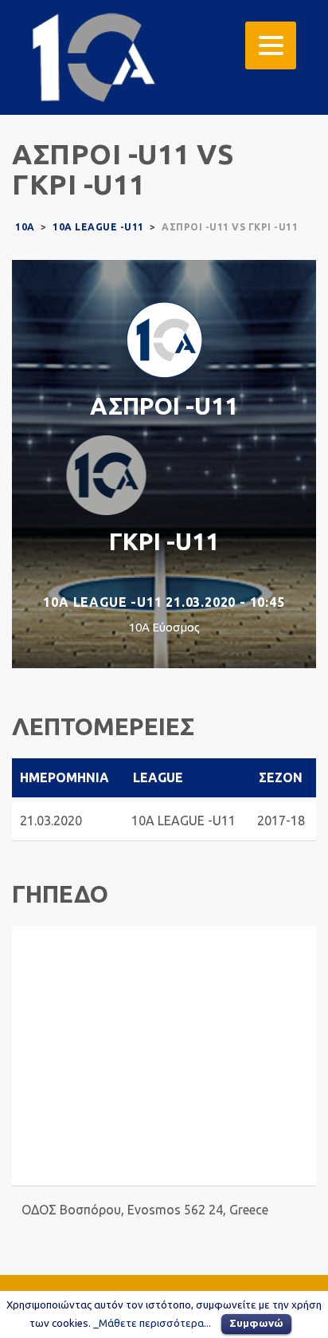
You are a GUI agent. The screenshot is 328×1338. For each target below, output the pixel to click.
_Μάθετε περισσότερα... (152, 1323)
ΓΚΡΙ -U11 (164, 541)
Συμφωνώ (256, 1322)
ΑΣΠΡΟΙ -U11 (164, 405)
